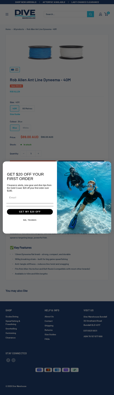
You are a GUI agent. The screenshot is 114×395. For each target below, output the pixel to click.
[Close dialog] (108, 164)
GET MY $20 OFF (30, 212)
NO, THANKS (30, 220)
